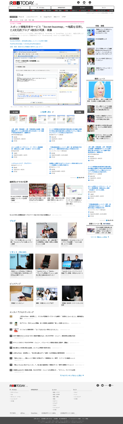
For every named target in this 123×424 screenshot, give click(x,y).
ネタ (12, 394)
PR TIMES (13, 413)
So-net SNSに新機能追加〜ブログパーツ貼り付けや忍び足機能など (35, 215)
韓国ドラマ (57, 17)
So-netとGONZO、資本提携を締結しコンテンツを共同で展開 (28, 41)
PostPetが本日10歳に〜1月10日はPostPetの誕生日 (25, 44)
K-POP (64, 17)
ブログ (92, 10)
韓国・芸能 (58, 10)
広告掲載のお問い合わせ (46, 418)
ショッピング (101, 10)
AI (40, 17)
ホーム (19, 7)
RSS (112, 385)
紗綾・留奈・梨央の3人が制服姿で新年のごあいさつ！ (26, 46)
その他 (111, 10)
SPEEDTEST (61, 7)
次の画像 (78, 112)
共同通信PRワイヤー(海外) (67, 413)
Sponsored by (73, 177)
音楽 (66, 10)
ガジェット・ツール (15, 396)
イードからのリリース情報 (74, 418)
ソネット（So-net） (18, 252)
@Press (23, 413)
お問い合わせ (37, 418)
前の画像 (15, 112)
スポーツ (74, 10)
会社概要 (56, 418)
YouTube (106, 385)
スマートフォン (14, 392)
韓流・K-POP (47, 10)
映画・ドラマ (36, 10)
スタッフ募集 (85, 418)
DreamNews (34, 413)
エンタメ (82, 7)
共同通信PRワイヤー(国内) (49, 413)
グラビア (83, 10)
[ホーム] (11, 20)
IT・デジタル (40, 7)
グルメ (75, 392)
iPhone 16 (21, 17)
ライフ (104, 7)
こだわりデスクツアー (32, 17)
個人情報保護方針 (63, 418)
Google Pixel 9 (47, 17)
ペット (75, 394)
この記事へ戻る (47, 112)
